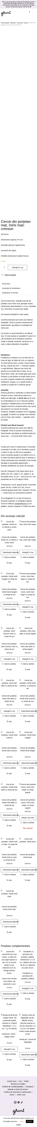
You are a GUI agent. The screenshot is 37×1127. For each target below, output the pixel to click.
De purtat (20, 22)
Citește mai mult (27, 818)
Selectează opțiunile (10, 552)
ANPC (12, 1095)
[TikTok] (22, 1102)
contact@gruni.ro (21, 504)
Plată (26, 1081)
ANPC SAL (21, 1095)
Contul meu (11, 1081)
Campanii (29, 1087)
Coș (20, 1081)
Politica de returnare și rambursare (17, 1092)
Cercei (26, 22)
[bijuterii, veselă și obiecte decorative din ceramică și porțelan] (6, 13)
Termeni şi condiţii (18, 1084)
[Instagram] (15, 1102)
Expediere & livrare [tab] (10, 293)
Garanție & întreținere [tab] (11, 288)
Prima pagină (5, 22)
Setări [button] (21, 1121)
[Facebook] (18, 1102)
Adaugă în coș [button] (27, 552)
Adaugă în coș (17, 268)
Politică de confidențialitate (12, 1087)
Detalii (18, 1124)
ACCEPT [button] (29, 1121)
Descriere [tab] (6, 284)
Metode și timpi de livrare (17, 1089)
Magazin (13, 22)
